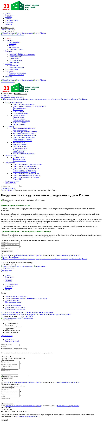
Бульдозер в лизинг (19, 146)
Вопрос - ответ (14, 58)
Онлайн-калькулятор (8, 29)
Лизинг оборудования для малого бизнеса (27, 164)
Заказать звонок (6, 35)
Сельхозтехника (10, 155)
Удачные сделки (14, 42)
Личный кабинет (18, 35)
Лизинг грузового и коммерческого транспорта (29, 106)
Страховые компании (16, 67)
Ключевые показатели (16, 75)
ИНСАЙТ (29, 316)
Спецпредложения (11, 20)
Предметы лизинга (15, 60)
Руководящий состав (16, 49)
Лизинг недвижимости (13, 305)
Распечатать (9, 339)
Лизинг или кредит (15, 53)
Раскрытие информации (17, 73)
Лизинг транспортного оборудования (26, 173)
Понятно (4, 420)
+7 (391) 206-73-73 (7, 95)
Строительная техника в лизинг (24, 128)
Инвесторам (9, 22)
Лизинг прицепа (18, 111)
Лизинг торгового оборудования (24, 172)
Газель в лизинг (18, 117)
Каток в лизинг (18, 152)
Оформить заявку (7, 336)
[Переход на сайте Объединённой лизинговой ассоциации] (48, 312)
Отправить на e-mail (12, 341)
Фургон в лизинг (19, 119)
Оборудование (10, 163)
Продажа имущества (12, 181)
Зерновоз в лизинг (19, 161)
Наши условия (14, 62)
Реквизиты (12, 44)
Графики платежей (15, 56)
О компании (9, 15)
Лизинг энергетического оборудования (26, 175)
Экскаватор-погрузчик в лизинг (24, 133)
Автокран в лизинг (19, 150)
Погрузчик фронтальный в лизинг (25, 132)
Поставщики (13, 66)
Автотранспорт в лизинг (13, 102)
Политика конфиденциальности (27, 314)
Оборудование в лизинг (13, 302)
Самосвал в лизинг (19, 108)
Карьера (12, 45)
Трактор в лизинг (19, 142)
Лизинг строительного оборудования (26, 177)
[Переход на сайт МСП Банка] (39, 312)
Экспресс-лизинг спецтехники (23, 153)
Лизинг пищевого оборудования (24, 170)
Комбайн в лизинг (19, 157)
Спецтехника (9, 126)
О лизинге (8, 17)
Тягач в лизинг (18, 110)
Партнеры (8, 18)
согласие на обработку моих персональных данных (23, 255)
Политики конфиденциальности (68, 255)
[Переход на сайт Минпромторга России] (17, 312)
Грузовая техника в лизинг (22, 141)
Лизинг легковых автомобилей (24, 104)
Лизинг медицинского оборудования (26, 168)
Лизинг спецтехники (12, 300)
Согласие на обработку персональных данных (55, 314)
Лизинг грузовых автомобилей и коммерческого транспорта (26, 298)
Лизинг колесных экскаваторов (24, 137)
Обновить (6, 376)
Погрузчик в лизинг (20, 130)
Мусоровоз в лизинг (20, 148)
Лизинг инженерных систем (15, 307)
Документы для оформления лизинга (22, 55)
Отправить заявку (7, 251)
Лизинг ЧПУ (17, 179)
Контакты (8, 24)
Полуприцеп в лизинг (20, 113)
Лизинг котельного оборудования (24, 166)
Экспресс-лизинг (19, 124)
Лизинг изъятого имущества (15, 309)
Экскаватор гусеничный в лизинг (24, 135)
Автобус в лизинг (19, 115)
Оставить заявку (27, 318)
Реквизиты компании (8, 314)
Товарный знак (14, 47)
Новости (8, 13)
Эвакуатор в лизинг (20, 122)
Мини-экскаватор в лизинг (22, 139)
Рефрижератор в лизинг (21, 121)
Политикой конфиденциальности (28, 416)
